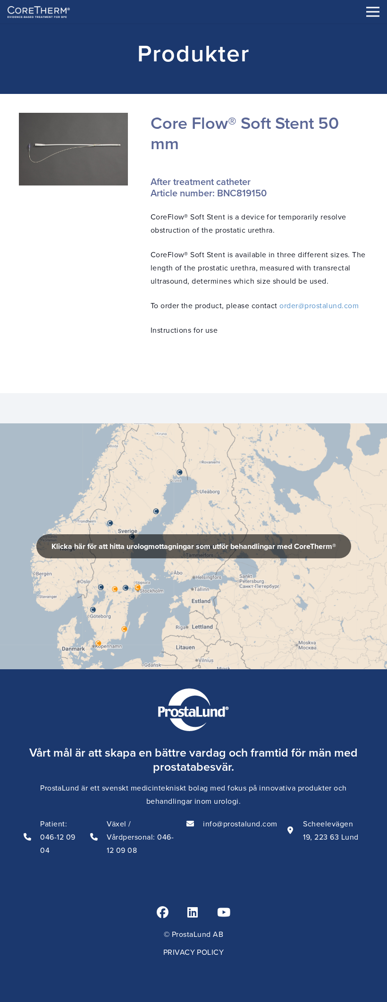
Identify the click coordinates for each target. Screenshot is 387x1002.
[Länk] (193, 546)
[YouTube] (223, 912)
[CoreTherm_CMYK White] (39, 12)
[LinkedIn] (192, 912)
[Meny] (373, 12)
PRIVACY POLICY (193, 952)
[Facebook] (162, 912)
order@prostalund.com (319, 305)
